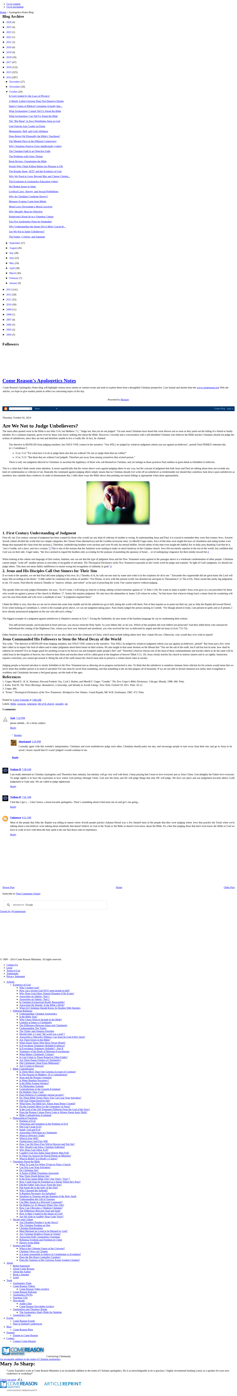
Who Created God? (29, 987)
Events (9, 1318)
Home (3, 12)
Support (10, 1332)
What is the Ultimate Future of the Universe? (42, 1248)
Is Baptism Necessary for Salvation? (37, 1193)
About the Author (22, 1271)
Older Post (229, 887)
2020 (9, 47)
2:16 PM (36, 741)
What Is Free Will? (28, 1138)
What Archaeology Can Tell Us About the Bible (33, 116)
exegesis (21, 704)
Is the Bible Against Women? (34, 1083)
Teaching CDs (20, 1297)
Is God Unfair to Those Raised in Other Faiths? (43, 1057)
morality (59, 704)
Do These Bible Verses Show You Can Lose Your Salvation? (50, 1097)
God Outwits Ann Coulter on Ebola (27, 126)
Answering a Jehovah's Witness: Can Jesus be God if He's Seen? (52, 1037)
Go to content (13, 4)
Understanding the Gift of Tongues (37, 1199)
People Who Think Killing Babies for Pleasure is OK (36, 166)
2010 (9, 304)
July (11, 253)
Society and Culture (23, 1219)
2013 (9, 289)
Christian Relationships (31, 1228)
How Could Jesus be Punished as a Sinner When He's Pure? (50, 1181)
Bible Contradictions (23, 1068)
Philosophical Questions (25, 1118)
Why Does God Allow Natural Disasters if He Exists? (46, 993)
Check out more (8, 1379)
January (13, 283)
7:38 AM (26, 769)
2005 (9, 329)
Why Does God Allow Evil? (33, 1150)
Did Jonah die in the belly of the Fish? (38, 1187)
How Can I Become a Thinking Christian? (41, 1208)
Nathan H (15, 769)
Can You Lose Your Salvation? (35, 1167)
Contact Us (12, 964)
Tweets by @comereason (13, 911)
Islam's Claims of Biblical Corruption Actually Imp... (35, 106)
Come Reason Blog (23, 1329)
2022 (9, 37)
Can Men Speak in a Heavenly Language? (41, 1202)
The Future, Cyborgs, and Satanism (27, 236)
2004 (9, 334)
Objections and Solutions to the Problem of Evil (43, 1123)
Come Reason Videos (24, 1286)
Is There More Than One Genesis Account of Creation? (47, 1071)
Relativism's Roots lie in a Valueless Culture (31, 216)
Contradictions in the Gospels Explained (39, 1089)
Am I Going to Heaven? (31, 1066)
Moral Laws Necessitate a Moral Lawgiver (30, 206)
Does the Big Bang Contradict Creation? (40, 1257)
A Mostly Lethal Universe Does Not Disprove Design (36, 101)
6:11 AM (26, 817)
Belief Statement (21, 1265)
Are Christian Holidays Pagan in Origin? (40, 1234)
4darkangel (25, 741)
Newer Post (8, 887)
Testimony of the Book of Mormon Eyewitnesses (44, 1051)
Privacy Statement (15, 976)
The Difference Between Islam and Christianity (43, 1025)
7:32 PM (20, 718)
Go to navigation (15, 6)
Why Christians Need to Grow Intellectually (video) (35, 146)
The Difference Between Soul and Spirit (39, 1210)
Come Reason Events (24, 1321)
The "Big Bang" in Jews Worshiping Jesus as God (34, 121)
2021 (9, 42)
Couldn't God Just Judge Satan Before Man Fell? (44, 1152)
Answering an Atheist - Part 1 (34, 996)
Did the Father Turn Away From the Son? (40, 1184)
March (13, 273)
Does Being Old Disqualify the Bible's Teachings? (34, 136)
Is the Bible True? (28, 1016)
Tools (9, 1280)
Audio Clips (25, 1303)
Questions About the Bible (26, 1161)
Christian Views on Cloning (33, 1251)
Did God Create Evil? (30, 1126)
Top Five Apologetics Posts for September (30, 221)
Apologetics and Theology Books (30, 1309)
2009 (9, 309)
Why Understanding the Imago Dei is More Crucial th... (37, 226)
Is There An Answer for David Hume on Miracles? (45, 1155)
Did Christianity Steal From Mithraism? (39, 1063)
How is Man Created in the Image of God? (41, 1213)
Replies (18, 735)
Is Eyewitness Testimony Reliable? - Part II (41, 1048)
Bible (13, 704)
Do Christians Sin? (29, 1170)
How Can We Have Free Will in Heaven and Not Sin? (47, 1144)
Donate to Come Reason (25, 1335)
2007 (9, 319)
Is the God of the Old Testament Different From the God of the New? (54, 1109)
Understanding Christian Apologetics (38, 1013)
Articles (10, 982)
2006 (9, 324)
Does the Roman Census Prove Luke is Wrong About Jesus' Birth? (53, 1112)
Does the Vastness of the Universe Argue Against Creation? (49, 1260)
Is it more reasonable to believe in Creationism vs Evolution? (50, 1254)
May (12, 263)
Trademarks (12, 973)
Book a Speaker (21, 1274)
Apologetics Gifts (22, 1315)
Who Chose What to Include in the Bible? (40, 1019)
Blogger (125, 399)
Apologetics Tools (22, 1283)
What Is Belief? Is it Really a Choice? (38, 1158)
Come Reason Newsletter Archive (36, 1306)
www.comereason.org (208, 387)
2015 (9, 72)
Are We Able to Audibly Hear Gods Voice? (41, 1216)
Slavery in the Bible (29, 1242)
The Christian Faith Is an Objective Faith (29, 151)
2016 (9, 67)
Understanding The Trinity (32, 1028)
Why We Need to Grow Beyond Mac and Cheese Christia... (39, 176)
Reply (13, 727)
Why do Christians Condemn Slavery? (28, 196)
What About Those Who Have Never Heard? (42, 1042)
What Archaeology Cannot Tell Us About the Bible (35, 111)
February (14, 278)
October (13, 91)
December (14, 81)
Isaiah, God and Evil (29, 1129)
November (15, 86)
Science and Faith (22, 1245)
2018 (9, 57)
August (13, 248)
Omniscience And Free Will (33, 1141)
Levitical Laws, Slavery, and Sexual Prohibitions (33, 191)
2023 (9, 32)
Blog (8, 1326)
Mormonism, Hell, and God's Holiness (28, 131)
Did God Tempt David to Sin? (34, 1100)
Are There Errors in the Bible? (34, 1039)
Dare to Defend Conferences (27, 1323)
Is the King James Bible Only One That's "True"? (44, 1179)
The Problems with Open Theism (26, 156)
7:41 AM (26, 797)
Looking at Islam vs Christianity (35, 1022)
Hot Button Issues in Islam (22, 186)
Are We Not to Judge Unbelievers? (26, 231)
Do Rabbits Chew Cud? (31, 1092)
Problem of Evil (27, 1121)
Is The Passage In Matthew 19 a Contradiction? (43, 1074)
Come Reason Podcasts (25, 1292)
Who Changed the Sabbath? (33, 1190)
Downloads (19, 1300)
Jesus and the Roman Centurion (35, 1077)
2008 (9, 314)
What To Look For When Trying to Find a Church (45, 1164)
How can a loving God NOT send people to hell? (44, 990)
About (9, 1263)
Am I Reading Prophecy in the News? (38, 1222)
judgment (32, 704)
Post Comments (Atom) (28, 893)
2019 (9, 52)
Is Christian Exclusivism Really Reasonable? (42, 1002)
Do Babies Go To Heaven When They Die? (41, 1205)
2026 (9, 22)
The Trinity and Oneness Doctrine (36, 1031)
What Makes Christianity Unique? (36, 1054)
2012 (9, 294)
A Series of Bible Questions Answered (39, 1173)
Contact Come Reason (24, 1341)
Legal (9, 967)
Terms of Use (13, 970)
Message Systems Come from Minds (27, 201)
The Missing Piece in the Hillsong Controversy (33, 141)
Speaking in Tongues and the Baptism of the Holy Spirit (47, 1196)
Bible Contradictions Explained (35, 1115)
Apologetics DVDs (23, 1294)
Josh (12, 718)
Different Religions (22, 1010)
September (15, 243)
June (12, 258)
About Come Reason (23, 1268)
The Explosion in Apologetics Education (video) (33, 181)
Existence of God (22, 984)
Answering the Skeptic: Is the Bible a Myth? (41, 1005)
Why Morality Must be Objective (26, 211)
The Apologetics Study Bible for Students (40, 1312)
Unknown (15, 817)
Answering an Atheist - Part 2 (34, 999)
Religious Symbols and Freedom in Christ (40, 1239)
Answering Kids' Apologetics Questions (39, 1237)
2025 (9, 27)
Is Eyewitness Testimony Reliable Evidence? (42, 1045)
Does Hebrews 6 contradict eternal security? (41, 1095)
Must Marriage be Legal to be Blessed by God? (43, 1231)
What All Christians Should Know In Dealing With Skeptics (49, 1008)
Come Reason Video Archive (34, 1289)
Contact (10, 1338)
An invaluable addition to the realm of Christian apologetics (30, 1359)
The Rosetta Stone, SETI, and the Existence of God (35, 171)
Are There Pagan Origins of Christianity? (40, 1060)
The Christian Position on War (34, 1225)
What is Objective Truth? (32, 1135)
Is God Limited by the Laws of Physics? (29, 96)
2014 (9, 77)
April (12, 268)
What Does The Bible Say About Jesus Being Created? (47, 1103)
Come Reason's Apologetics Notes (39, 380)
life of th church (46, 704)
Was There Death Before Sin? (34, 1176)
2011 (9, 299)
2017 (9, 62)
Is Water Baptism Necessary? (34, 1080)
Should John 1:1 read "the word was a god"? (42, 1034)
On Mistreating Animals (31, 1086)
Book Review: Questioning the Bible (28, 161)
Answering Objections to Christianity (38, 1132)
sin (66, 704)
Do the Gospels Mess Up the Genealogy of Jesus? (44, 1106)
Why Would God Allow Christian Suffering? (42, 1147)
